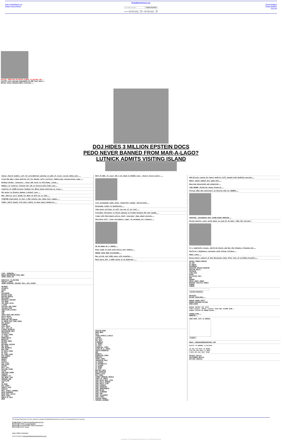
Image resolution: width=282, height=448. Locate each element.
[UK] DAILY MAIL (102, 380)
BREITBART (5, 298)
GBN (96, 352)
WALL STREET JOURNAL (9, 390)
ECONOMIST (99, 342)
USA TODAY (5, 385)
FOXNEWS (4, 324)
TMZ (2, 382)
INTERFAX (192, 271)
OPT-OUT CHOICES (195, 359)
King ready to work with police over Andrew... (115, 249)
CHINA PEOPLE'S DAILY (104, 335)
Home (14, 433)
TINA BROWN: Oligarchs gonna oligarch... (206, 187)
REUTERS (192, 282)
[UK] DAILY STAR (102, 383)
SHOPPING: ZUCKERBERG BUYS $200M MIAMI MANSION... (210, 217)
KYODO (191, 274)
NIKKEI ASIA (100, 373)
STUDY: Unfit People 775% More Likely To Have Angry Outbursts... (29, 202)
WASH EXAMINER (7, 392)
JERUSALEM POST (101, 360)
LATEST (13, 394)
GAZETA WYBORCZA (102, 350)
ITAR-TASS (193, 273)
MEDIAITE (4, 339)
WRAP (3, 399)
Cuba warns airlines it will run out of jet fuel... (117, 209)
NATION (4, 342)
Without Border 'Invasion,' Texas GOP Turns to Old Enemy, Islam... (30, 182)
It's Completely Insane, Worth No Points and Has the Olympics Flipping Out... (222, 248)
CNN (2, 313)
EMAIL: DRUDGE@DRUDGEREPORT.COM (202, 342)
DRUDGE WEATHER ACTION (198, 302)
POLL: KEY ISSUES (29, 283)
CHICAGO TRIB (6, 308)
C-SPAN (4, 304)
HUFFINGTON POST (8, 331)
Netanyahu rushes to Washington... (109, 206)
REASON (4, 366)
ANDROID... (193, 315)
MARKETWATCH (6, 338)
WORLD (206, 282)
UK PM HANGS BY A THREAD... (106, 246)
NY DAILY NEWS (7, 351)
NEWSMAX (4, 357)
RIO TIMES (99, 375)
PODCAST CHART (7, 281)
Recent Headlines (271, 4)
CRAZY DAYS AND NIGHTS (10, 314)
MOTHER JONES (6, 341)
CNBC (3, 311)
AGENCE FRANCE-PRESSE (198, 261)
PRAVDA (191, 279)
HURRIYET (98, 357)
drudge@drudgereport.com (35, 422)
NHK (190, 278)
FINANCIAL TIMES (102, 347)
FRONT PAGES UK (7, 276)
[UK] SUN (98, 393)
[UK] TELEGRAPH (101, 395)
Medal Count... (195, 254)
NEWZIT (4, 359)
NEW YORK (4, 349)
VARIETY (4, 389)
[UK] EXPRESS (100, 385)
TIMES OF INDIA (101, 378)
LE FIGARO (99, 365)
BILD (97, 334)
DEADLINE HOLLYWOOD (9, 319)
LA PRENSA (99, 362)
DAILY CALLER (6, 318)
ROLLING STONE (7, 369)
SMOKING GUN (6, 379)
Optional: (126, 11)
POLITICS (199, 282)
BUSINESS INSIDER (8, 300)
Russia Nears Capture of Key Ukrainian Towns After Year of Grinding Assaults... (223, 258)
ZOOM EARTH (193, 304)
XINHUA (191, 284)
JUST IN (9, 328)
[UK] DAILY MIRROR (102, 382)
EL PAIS (98, 345)
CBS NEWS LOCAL (7, 303)
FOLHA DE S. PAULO (102, 349)
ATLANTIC (4, 288)
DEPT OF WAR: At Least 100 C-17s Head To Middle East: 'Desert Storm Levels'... (129, 176)
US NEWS (4, 384)
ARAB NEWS (99, 332)
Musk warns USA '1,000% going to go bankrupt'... (116, 259)
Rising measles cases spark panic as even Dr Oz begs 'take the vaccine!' (220, 221)
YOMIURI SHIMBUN (102, 400)
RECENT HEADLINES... (197, 297)
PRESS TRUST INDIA (196, 281)
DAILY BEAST (6, 316)
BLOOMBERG (193, 266)
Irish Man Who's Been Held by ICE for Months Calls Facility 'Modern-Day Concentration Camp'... (42, 179)
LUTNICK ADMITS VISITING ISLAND (141, 159)
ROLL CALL (5, 367)
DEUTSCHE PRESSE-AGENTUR (199, 268)
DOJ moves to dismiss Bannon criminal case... (20, 192)
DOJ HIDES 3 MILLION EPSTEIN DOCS (141, 147)
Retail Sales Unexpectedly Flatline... (17, 83)
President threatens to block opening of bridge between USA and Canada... (127, 213)
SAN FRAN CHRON (7, 372)
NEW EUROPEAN (100, 372)
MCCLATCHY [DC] (195, 276)
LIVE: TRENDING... (8, 273)
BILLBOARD (5, 293)
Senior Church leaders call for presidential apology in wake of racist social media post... (41, 176)
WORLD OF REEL (7, 397)
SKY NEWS (4, 377)
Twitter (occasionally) (37, 425)
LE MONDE (98, 367)
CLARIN (98, 337)
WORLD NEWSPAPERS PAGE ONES (12, 275)
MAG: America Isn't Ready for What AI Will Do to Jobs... (25, 195)
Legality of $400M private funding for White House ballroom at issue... (32, 189)
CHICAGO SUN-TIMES (8, 306)
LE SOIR (98, 368)
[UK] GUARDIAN (101, 387)
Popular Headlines (271, 6)
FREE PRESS (5, 326)
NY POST (4, 352)
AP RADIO (192, 264)
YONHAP (191, 286)
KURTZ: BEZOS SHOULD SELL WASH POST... (205, 181)
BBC (2, 291)
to (143, 11)
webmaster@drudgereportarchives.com (34, 436)
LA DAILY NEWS (7, 334)
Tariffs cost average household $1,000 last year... (23, 81)
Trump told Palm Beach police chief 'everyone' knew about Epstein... (124, 216)
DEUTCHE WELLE (195, 269)
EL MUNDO (98, 344)
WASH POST (5, 394)
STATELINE (5, 380)
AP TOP (191, 263)
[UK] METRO (99, 390)
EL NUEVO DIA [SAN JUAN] (11, 321)
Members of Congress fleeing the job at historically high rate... (29, 186)
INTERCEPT (5, 333)
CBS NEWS (4, 301)
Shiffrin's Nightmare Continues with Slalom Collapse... (213, 251)
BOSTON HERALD (7, 296)
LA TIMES (4, 336)
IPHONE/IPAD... (195, 314)
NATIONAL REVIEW (8, 344)
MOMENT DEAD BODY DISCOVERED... (108, 253)
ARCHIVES (192, 295)
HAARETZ (98, 354)
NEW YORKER (5, 356)
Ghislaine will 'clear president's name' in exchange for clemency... (124, 219)
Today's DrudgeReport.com (13, 4)
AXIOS (3, 290)
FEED (111, 380)
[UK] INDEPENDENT (102, 388)
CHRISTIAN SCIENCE (8, 309)
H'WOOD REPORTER (8, 329)
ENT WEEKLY (5, 323)
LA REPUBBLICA (101, 363)
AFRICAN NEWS (100, 330)
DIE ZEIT (98, 340)
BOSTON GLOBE (6, 295)
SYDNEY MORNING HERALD (104, 377)
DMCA (19, 433)
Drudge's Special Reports (13, 6)
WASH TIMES (5, 395)
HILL (3, 328)
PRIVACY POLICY (195, 355)
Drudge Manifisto (30, 424)
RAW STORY (5, 364)
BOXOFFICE (5, 280)
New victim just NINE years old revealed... (113, 256)
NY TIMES (4, 354)
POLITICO (4, 362)
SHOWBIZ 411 (6, 376)
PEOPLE (4, 361)
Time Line (274, 8)
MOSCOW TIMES (100, 370)
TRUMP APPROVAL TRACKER (11, 283)
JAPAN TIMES (100, 358)
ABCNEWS (4, 286)
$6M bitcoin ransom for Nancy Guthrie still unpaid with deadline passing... (221, 177)
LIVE (11, 377)
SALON (3, 371)
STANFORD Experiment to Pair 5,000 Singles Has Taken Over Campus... (30, 199)
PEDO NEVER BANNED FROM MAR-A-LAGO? (141, 153)
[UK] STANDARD (101, 391)
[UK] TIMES (99, 396)
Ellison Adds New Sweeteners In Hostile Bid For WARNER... (213, 191)
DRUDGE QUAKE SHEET (197, 300)
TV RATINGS (14, 280)
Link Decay (25, 433)
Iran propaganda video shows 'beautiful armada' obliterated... (122, 203)
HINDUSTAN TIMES (102, 355)
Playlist (27, 427)
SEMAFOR (4, 374)
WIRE (11, 354)
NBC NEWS (4, 346)
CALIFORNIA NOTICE (196, 357)
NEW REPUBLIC (6, 347)
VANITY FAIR (6, 387)
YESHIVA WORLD (101, 398)
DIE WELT (98, 339)
